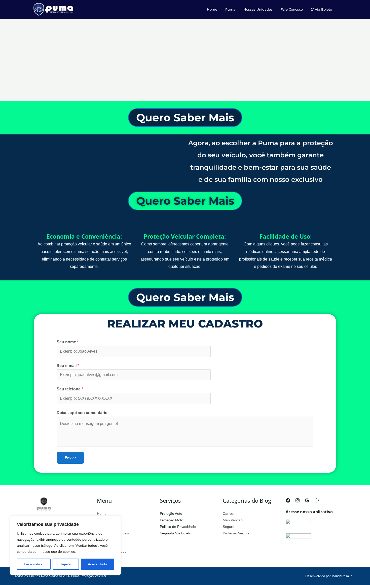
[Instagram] (297, 500)
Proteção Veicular (237, 533)
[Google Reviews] (307, 500)
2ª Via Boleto (321, 9)
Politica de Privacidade (178, 527)
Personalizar (34, 564)
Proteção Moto (171, 520)
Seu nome (68, 342)
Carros (228, 513)
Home (212, 9)
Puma (230, 9)
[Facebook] (288, 500)
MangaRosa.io (343, 576)
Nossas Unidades (258, 9)
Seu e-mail (68, 365)
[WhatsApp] (316, 500)
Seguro (228, 527)
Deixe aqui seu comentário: (83, 413)
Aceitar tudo (97, 564)
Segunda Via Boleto (175, 533)
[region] (65, 545)
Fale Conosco (292, 9)
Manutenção (233, 520)
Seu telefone (70, 389)
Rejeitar (66, 564)
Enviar (70, 458)
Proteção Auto (171, 513)
